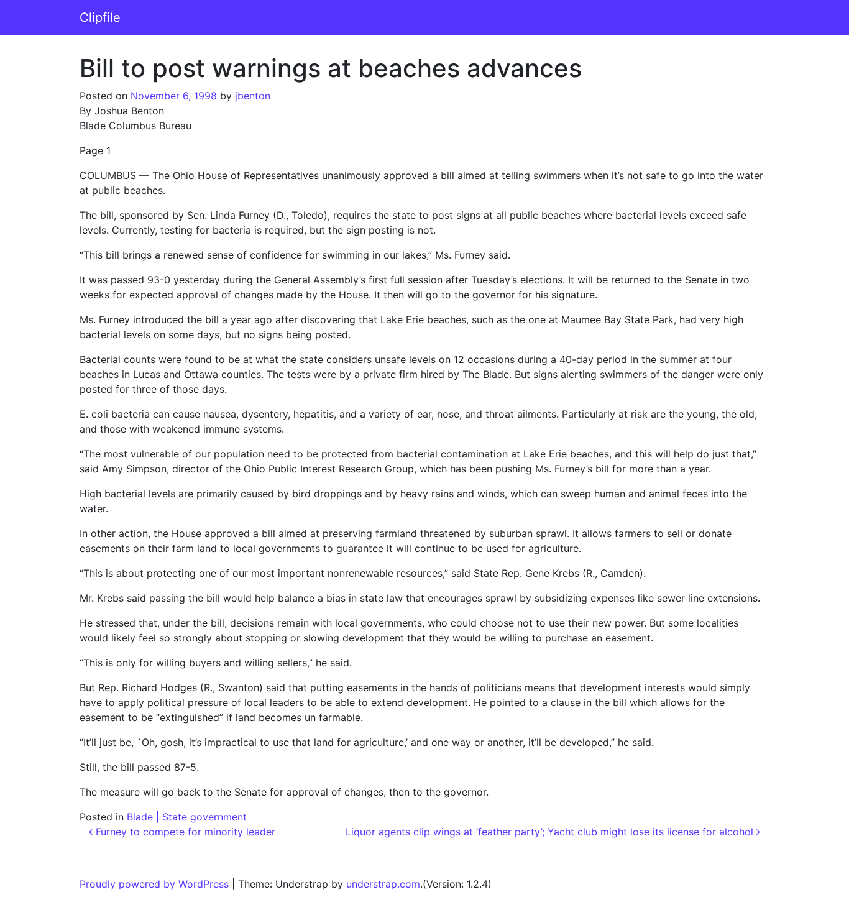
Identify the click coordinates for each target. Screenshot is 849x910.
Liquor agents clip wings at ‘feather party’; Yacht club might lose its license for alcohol (551, 831)
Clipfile (100, 17)
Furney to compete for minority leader (184, 831)
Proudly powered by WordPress (154, 884)
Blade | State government (187, 817)
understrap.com (383, 884)
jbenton (252, 96)
